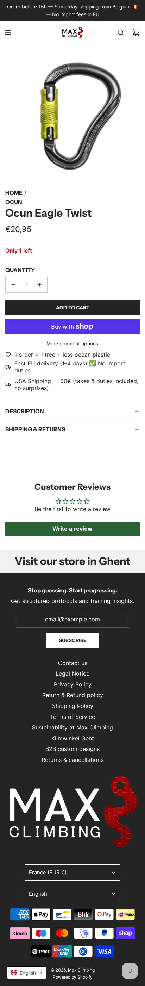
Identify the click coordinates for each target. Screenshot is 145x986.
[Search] (120, 32)
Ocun (13, 201)
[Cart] (136, 32)
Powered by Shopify (73, 977)
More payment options (72, 343)
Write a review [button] (72, 528)
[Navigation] (7, 32)
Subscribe (73, 640)
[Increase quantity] (39, 284)
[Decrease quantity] (13, 284)
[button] (26, 973)
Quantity (20, 269)
